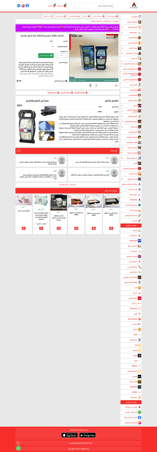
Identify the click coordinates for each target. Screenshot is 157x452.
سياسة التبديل (67, 93)
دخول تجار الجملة (99, 16)
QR (19, 81)
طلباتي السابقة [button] (113, 16)
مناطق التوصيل (74, 16)
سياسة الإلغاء (53, 93)
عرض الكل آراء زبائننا (67, 185)
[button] (61, 6)
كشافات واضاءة (96, 21)
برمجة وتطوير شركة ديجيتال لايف (78, 449)
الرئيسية (115, 21)
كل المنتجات (107, 21)
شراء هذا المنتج (46, 55)
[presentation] (96, 85)
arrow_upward (18, 443)
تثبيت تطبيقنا (48, 16)
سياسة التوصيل (81, 93)
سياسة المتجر (61, 16)
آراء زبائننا (86, 16)
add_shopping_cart (111, 228)
